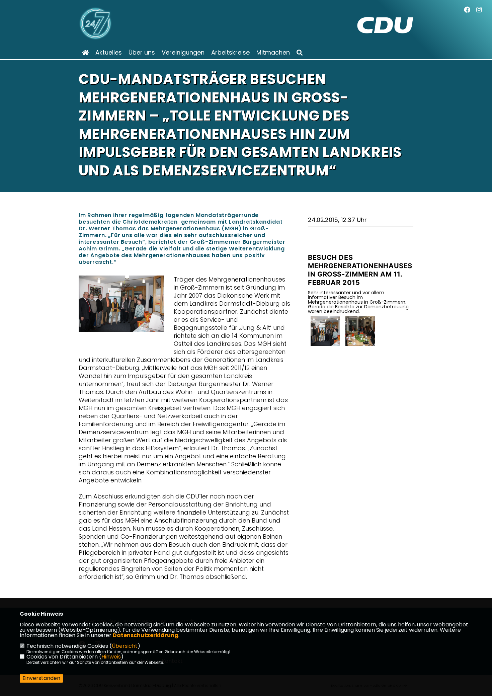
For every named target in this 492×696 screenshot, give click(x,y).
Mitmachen (273, 53)
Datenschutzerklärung (145, 635)
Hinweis (111, 657)
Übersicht (125, 646)
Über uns (142, 53)
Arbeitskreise (230, 53)
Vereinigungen (183, 53)
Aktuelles (108, 53)
